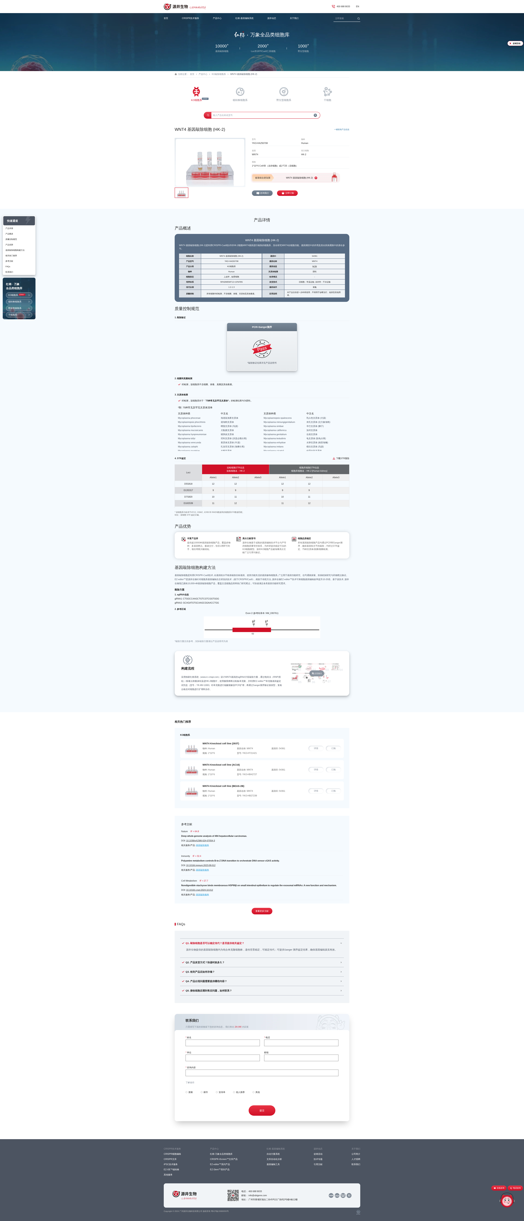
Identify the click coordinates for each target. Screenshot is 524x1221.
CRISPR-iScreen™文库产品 (224, 1159)
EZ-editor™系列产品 (220, 1164)
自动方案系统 (273, 1154)
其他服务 (168, 1175)
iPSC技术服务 (171, 1164)
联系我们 (356, 1164)
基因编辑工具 (273, 1164)
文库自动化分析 (274, 1159)
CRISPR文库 (170, 1159)
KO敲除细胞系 (219, 74)
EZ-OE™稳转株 (171, 1169)
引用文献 (318, 1164)
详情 (316, 748)
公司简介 (356, 1154)
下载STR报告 (342, 458)
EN (357, 6)
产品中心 (203, 74)
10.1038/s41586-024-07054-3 (200, 841)
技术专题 (318, 1159)
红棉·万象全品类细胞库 (221, 1154)
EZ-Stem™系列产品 (220, 1169)
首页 (166, 18)
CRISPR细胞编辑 (172, 1154)
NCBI (314, 266)
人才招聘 (356, 1159)
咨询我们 (264, 193)
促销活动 (516, 43)
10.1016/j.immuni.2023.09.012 (200, 865)
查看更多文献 (262, 911)
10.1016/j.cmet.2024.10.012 (199, 890)
